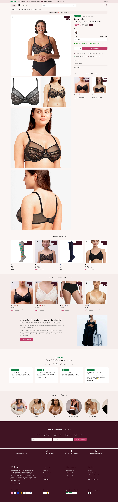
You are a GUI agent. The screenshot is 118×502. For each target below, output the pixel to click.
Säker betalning (77, 67)
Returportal (45, 475)
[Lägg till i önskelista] (12, 17)
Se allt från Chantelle (26, 339)
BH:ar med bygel (33, 9)
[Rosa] (79, 94)
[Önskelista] (103, 5)
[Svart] (74, 94)
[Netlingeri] (23, 5)
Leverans (45, 477)
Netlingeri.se (16, 498)
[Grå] (11, 264)
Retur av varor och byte (48, 472)
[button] (59, 5)
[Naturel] (77, 94)
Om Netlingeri (46, 479)
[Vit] (62, 264)
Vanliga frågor (46, 470)
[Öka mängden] (80, 48)
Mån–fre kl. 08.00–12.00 (93, 475)
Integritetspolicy (69, 475)
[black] (76, 32)
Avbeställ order (69, 477)
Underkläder (21, 9)
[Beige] (76, 94)
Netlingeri (90, 470)
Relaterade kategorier (59, 395)
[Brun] (17, 305)
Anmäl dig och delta (80, 439)
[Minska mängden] (75, 48)
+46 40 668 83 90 (92, 477)
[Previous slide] (45, 364)
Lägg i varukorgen (95, 48)
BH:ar (26, 9)
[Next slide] (72, 364)
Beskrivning (76, 60)
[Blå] (60, 264)
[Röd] (16, 305)
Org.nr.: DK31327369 (93, 479)
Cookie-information (70, 472)
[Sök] (74, 5)
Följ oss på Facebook (15, 483)
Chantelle (41, 9)
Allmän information (70, 470)
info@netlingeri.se (92, 472)
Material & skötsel (78, 63)
